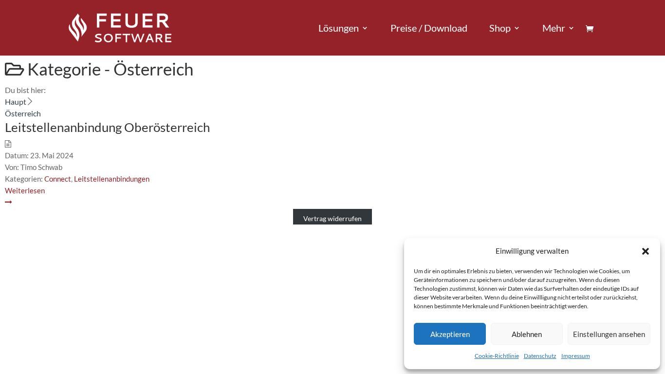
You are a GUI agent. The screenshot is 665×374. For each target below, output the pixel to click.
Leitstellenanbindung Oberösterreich (107, 127)
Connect (57, 178)
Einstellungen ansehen (609, 334)
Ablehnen (527, 334)
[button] (645, 251)
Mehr (553, 29)
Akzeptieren (450, 334)
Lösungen (338, 29)
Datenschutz (540, 355)
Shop (500, 29)
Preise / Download (428, 29)
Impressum (575, 355)
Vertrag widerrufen (332, 218)
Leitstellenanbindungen (111, 178)
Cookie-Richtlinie (497, 355)
